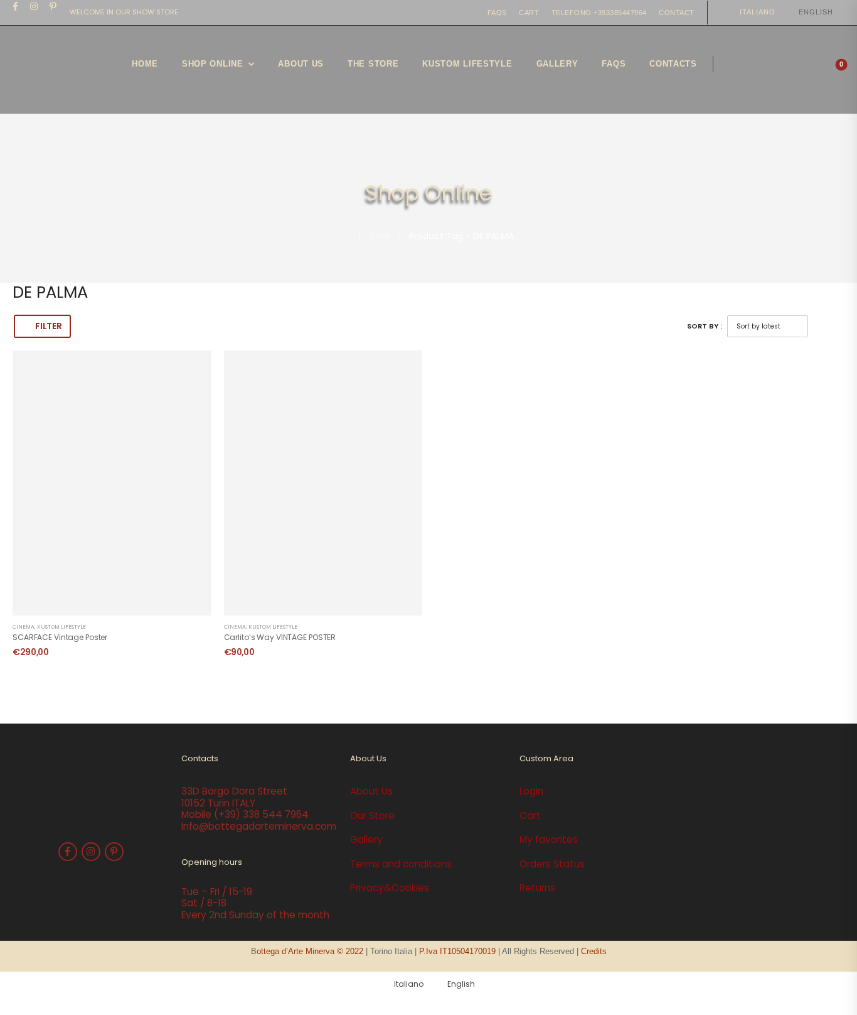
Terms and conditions (401, 864)
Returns (537, 887)
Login (531, 791)
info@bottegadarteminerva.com (258, 826)
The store (373, 63)
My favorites (548, 839)
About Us (301, 63)
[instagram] (34, 6)
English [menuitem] (816, 12)
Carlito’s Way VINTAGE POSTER (280, 637)
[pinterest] (53, 6)
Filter (48, 326)
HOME (145, 63)
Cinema (24, 627)
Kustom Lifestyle (61, 627)
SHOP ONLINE (212, 63)
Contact (677, 12)
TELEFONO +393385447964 (599, 12)
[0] (831, 70)
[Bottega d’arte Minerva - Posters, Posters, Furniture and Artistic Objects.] (60, 69)
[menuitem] (751, 12)
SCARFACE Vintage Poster (60, 637)
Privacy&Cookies (389, 887)
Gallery (557, 63)
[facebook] (16, 6)
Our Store (372, 815)
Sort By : (704, 326)
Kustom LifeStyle (467, 63)
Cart (529, 12)
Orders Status (552, 864)
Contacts (673, 63)
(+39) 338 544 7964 (261, 814)
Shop (380, 236)
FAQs (497, 12)
